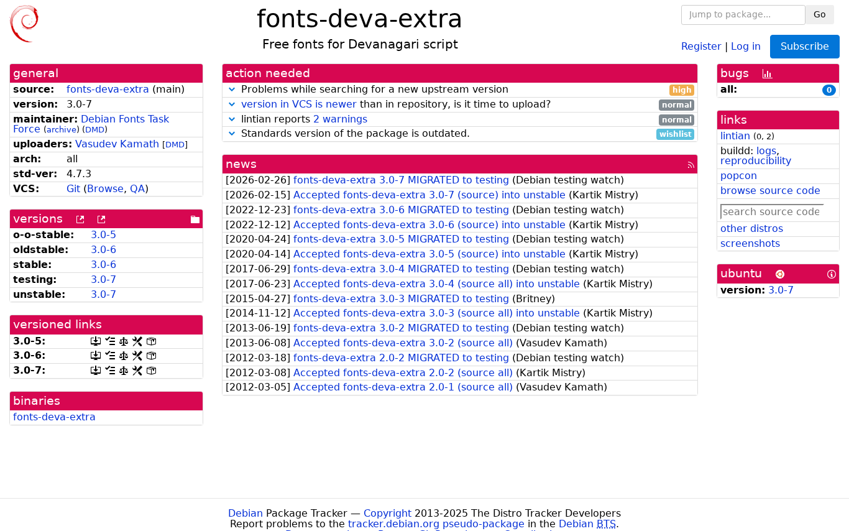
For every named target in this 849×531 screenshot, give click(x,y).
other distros (751, 228)
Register (701, 46)
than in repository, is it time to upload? (466, 104)
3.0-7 (103, 279)
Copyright (387, 513)
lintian (735, 136)
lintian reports (465, 119)
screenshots (750, 243)
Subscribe (805, 46)
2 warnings (340, 119)
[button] (232, 89)
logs (766, 151)
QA (137, 189)
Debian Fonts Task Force (91, 124)
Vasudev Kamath (117, 144)
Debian (245, 513)
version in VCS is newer (299, 104)
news (241, 164)
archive (61, 129)
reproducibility (755, 161)
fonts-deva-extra (108, 89)
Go (820, 14)
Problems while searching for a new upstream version (465, 90)
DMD (94, 129)
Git (73, 189)
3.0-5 (103, 235)
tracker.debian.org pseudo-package (436, 524)
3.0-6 (103, 250)
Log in (746, 46)
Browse (105, 189)
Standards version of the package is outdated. (465, 134)
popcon (738, 176)
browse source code (770, 190)
